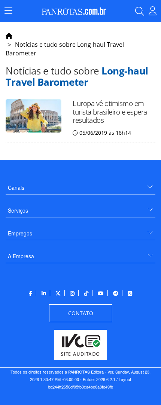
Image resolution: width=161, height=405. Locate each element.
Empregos (20, 233)
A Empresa (21, 256)
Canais (16, 187)
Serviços (18, 210)
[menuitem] (80, 185)
